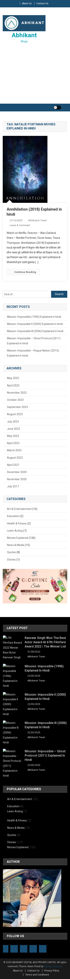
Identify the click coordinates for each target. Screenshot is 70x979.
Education (13, 516)
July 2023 (13, 421)
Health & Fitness (17, 523)
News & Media (15, 545)
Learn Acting (15, 530)
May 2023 (13, 435)
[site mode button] (57, 107)
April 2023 (13, 443)
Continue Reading (25, 272)
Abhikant (24, 35)
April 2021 (13, 464)
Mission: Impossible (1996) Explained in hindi (34, 316)
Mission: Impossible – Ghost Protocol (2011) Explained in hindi (33, 341)
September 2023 (17, 407)
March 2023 (14, 450)
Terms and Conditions (37, 974)
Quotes (11, 552)
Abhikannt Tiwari (37, 220)
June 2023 (13, 428)
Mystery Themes (53, 966)
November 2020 (17, 479)
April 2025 (13, 385)
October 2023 (15, 399)
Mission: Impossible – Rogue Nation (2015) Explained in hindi (33, 353)
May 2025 (13, 378)
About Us (27, 3)
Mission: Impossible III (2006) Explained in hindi (35, 331)
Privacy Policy (51, 970)
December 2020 (17, 472)
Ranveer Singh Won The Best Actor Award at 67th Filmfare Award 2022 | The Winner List (45, 642)
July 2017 (13, 486)
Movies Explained (17, 537)
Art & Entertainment (19, 508)
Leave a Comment (20, 225)
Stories (11, 559)
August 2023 (15, 414)
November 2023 (17, 392)
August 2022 (15, 457)
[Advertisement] (35, 74)
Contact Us (42, 3)
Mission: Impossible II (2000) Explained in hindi (35, 323)
